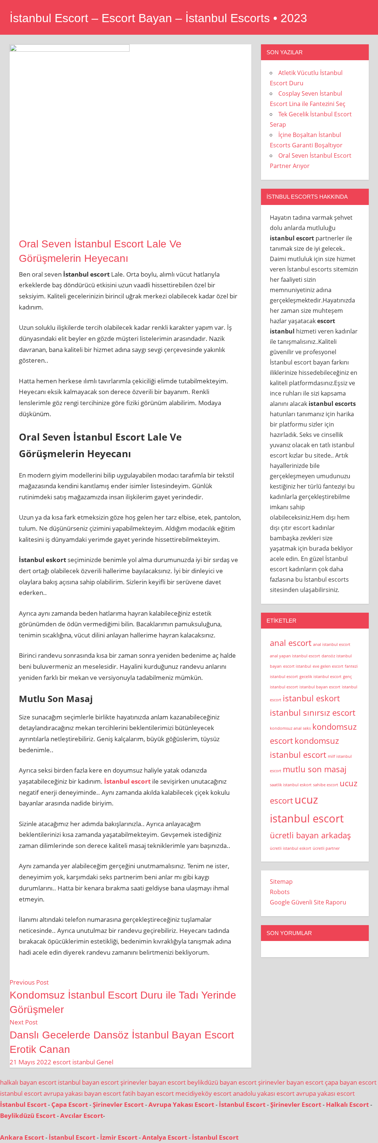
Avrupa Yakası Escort (181, 1104)
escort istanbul (74, 1062)
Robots (280, 892)
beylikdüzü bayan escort (222, 1082)
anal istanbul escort (331, 644)
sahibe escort (325, 784)
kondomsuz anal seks (290, 728)
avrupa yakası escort (325, 1093)
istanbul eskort (311, 698)
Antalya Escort (164, 1137)
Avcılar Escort (81, 1115)
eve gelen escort (328, 666)
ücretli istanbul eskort (290, 848)
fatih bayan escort (148, 1093)
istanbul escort (21, 1093)
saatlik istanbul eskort (291, 784)
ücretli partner (326, 848)
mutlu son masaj (315, 769)
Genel (104, 1062)
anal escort (291, 642)
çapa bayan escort (351, 1082)
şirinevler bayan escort (153, 1082)
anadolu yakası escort (264, 1093)
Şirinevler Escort (118, 1104)
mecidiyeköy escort (203, 1093)
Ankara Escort (22, 1137)
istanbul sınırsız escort (312, 712)
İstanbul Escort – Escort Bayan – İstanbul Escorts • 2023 (158, 18)
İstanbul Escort (23, 1104)
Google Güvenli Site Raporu (308, 902)
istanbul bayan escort (319, 686)
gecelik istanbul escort (320, 676)
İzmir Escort (118, 1137)
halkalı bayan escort (28, 1082)
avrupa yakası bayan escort (82, 1093)
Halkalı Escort (347, 1104)
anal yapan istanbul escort (295, 655)
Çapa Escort (69, 1104)
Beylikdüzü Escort (27, 1115)
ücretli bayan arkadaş (310, 835)
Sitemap (281, 881)
